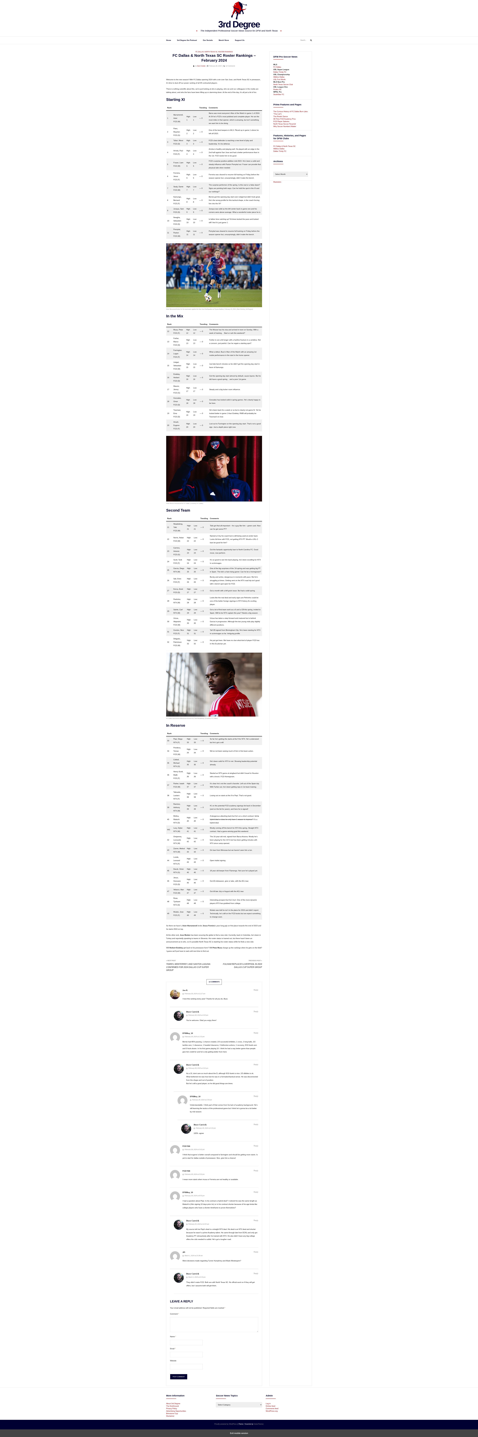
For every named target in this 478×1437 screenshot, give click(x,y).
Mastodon (277, 182)
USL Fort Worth (279, 79)
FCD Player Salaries (281, 121)
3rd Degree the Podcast (187, 40)
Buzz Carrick (192, 1012)
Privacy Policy (171, 1408)
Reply (256, 990)
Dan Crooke (201, 66)
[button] (168, 74)
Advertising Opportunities (176, 1411)
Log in (268, 1404)
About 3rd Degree (173, 1404)
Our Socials (208, 40)
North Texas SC (211, 52)
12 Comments (230, 66)
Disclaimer (170, 1416)
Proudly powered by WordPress (226, 1424)
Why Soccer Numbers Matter (284, 126)
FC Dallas (200, 52)
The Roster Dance (280, 116)
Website (173, 1361)
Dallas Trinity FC (279, 72)
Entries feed (270, 1406)
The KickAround (172, 1406)
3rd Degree (239, 24)
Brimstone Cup (172, 1413)
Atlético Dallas (278, 77)
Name (173, 1337)
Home (168, 40)
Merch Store (224, 40)
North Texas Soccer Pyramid (284, 124)
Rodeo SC (277, 89)
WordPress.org (272, 1411)
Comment (174, 1314)
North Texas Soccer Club (283, 84)
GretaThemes (259, 1424)
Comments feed (272, 1408)
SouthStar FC (278, 94)
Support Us (239, 40)
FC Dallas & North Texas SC (284, 146)
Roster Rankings (225, 52)
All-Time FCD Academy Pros (284, 119)
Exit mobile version (239, 1433)
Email (173, 1349)
